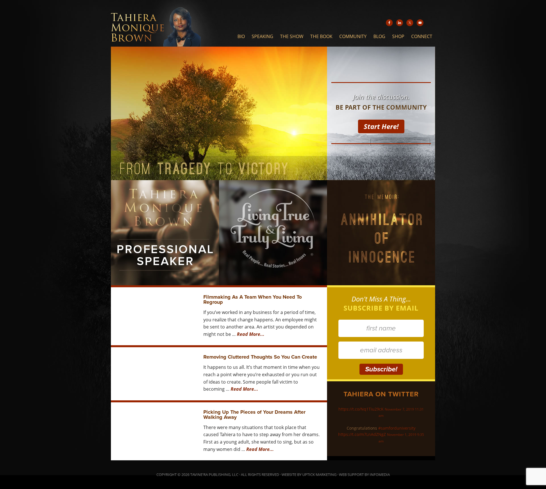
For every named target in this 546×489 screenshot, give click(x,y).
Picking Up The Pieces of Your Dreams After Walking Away (254, 414)
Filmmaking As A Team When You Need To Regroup (252, 299)
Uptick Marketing (319, 474)
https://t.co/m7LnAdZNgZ (362, 434)
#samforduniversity (396, 428)
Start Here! (381, 126)
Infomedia (380, 474)
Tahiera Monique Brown (166, 23)
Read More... (250, 334)
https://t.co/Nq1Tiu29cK (361, 409)
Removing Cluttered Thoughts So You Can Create (260, 357)
